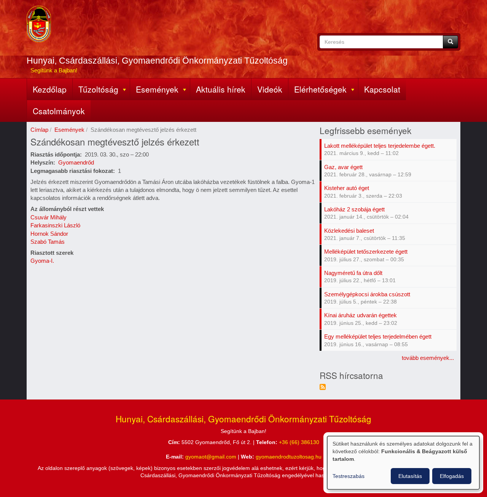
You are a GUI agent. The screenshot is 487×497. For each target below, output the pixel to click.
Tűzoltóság (98, 89)
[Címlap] (39, 24)
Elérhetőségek (320, 89)
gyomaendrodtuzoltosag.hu (288, 457)
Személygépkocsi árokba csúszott (367, 294)
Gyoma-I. (42, 260)
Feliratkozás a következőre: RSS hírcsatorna (323, 387)
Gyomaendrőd (76, 162)
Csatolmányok (59, 111)
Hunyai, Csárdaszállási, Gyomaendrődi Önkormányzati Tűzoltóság (157, 61)
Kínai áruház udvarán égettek (360, 315)
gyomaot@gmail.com (210, 457)
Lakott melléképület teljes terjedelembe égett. (379, 145)
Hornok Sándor (49, 233)
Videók (269, 89)
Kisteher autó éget (346, 188)
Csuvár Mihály (48, 217)
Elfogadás (452, 476)
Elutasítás (410, 476)
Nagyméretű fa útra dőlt (353, 273)
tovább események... (428, 358)
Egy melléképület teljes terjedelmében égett (377, 336)
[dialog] (403, 462)
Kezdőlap (50, 89)
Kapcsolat (382, 89)
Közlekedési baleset (349, 230)
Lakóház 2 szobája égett (354, 209)
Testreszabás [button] (348, 476)
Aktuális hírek (220, 89)
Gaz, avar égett (343, 167)
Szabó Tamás (47, 241)
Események (157, 89)
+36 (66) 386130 (299, 442)
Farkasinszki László (55, 225)
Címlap (39, 129)
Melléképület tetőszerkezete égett (365, 251)
